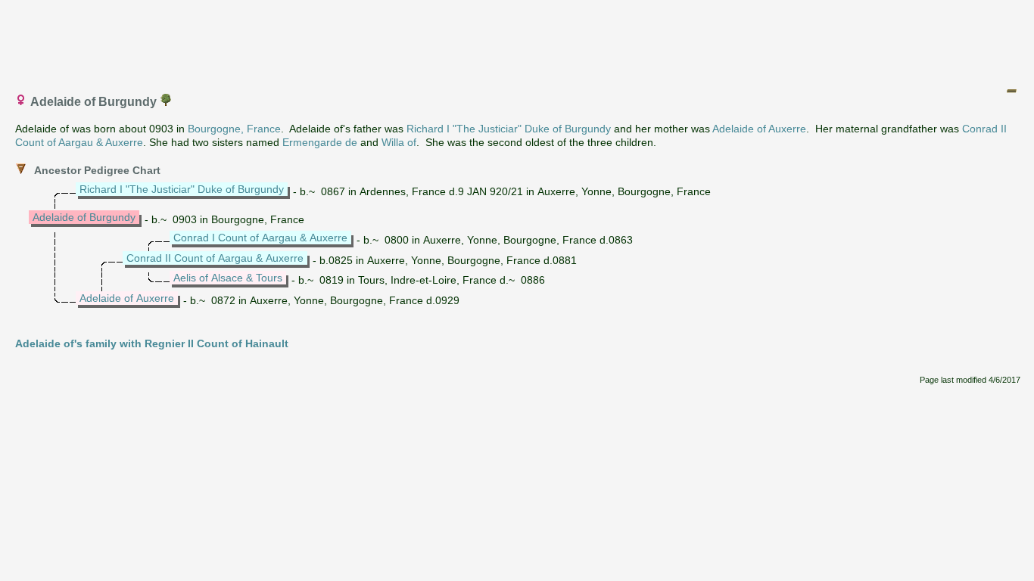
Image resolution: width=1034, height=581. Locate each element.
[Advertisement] (517, 40)
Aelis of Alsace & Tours (227, 278)
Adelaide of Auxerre (759, 129)
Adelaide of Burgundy (84, 217)
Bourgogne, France (234, 129)
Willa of (399, 142)
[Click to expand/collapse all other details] (1011, 91)
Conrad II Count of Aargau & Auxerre (215, 258)
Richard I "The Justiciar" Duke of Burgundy (508, 129)
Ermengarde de (319, 142)
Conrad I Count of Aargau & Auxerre (260, 237)
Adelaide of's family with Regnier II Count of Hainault (151, 343)
